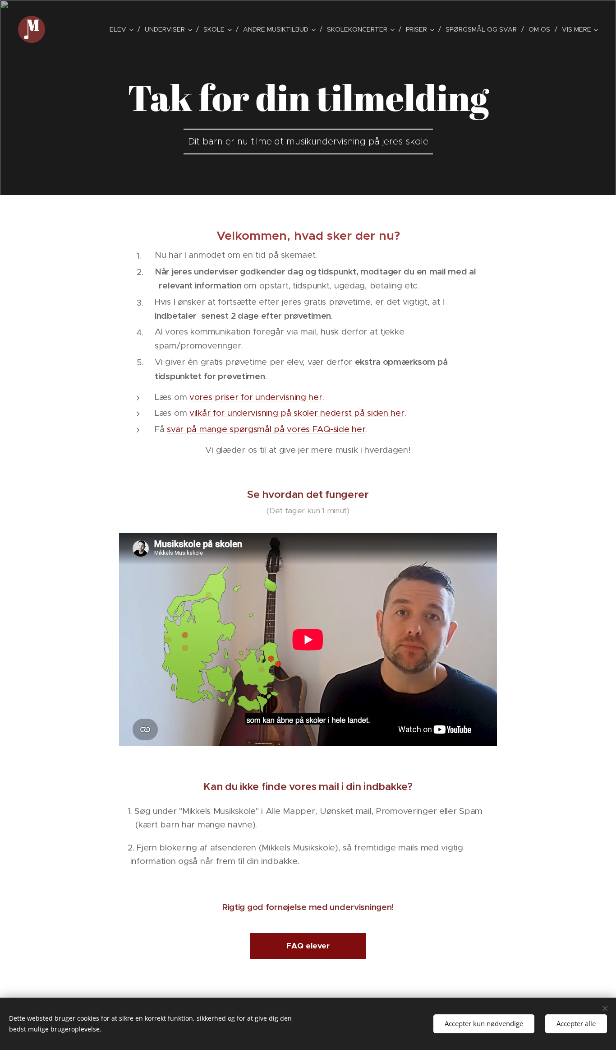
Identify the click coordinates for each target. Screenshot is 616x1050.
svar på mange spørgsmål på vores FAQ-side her (266, 429)
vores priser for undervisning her (255, 397)
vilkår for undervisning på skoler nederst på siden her (297, 413)
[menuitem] (123, 29)
